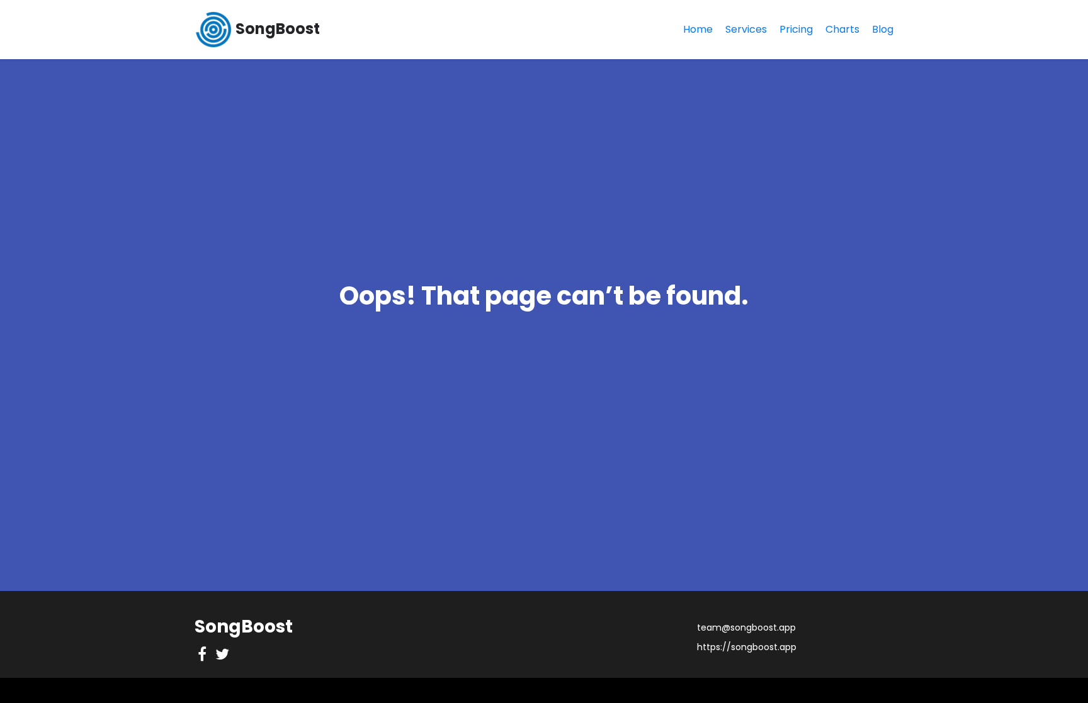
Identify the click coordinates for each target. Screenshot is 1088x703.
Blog (882, 29)
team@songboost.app (746, 627)
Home (698, 29)
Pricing (796, 29)
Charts (842, 29)
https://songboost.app (746, 647)
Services (746, 29)
